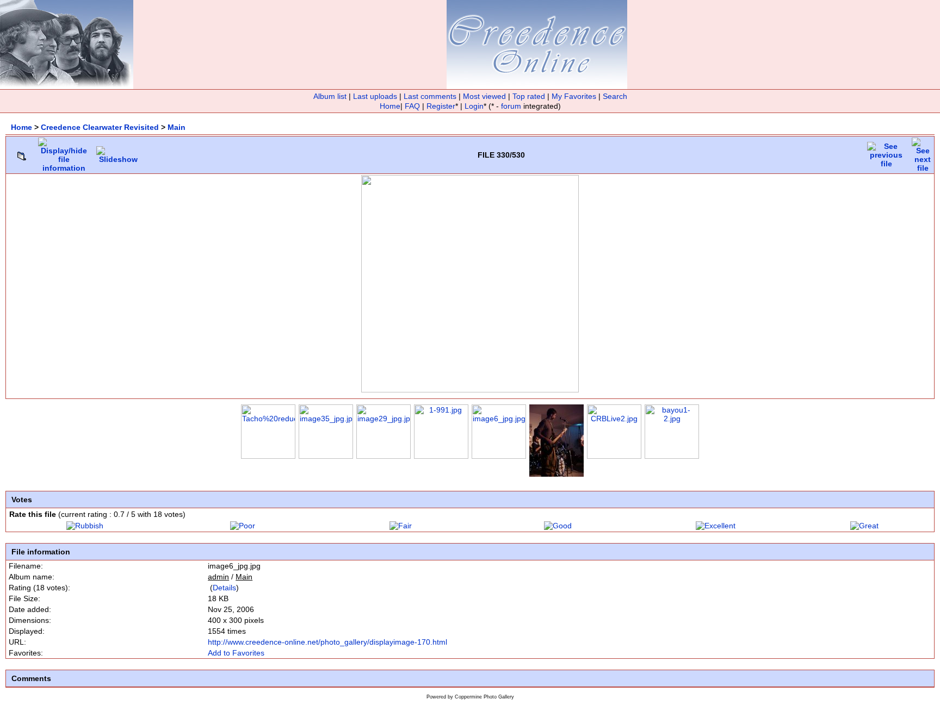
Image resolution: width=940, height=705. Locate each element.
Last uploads (375, 96)
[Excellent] (715, 525)
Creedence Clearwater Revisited (100, 127)
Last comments (430, 96)
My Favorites (574, 96)
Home (390, 106)
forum (511, 106)
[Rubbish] (84, 525)
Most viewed (484, 96)
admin (218, 576)
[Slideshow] (118, 152)
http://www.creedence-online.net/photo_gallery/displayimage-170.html (327, 642)
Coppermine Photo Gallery (484, 697)
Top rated (528, 96)
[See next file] (922, 152)
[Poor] (242, 525)
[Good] (558, 525)
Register (440, 106)
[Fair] (400, 525)
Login (474, 106)
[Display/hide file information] (64, 152)
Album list (330, 96)
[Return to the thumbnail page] (22, 153)
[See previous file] (886, 152)
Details (224, 587)
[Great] (864, 525)
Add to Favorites (236, 652)
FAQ (412, 106)
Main (176, 127)
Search (615, 96)
